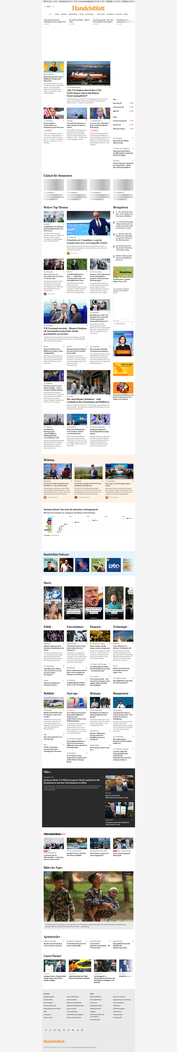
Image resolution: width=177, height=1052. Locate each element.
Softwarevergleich (119, 1009)
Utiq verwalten (71, 1009)
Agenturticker (52, 936)
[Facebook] (50, 1030)
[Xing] (64, 1030)
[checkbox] (63, 74)
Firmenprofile (117, 1018)
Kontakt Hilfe (48, 1000)
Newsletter (110, 14)
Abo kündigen (48, 1003)
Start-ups (72, 693)
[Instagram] (55, 1030)
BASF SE (116, 111)
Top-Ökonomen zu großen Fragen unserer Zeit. (122, 280)
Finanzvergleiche (118, 1003)
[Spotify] (68, 1030)
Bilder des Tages (53, 867)
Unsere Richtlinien (73, 997)
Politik (81, 14)
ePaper (125, 14)
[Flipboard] (82, 1030)
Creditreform (117, 1012)
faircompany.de (95, 1020)
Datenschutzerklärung (74, 1003)
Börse (57, 14)
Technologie (89, 14)
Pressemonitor (118, 1015)
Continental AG (118, 107)
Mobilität (49, 693)
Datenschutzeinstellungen (75, 1006)
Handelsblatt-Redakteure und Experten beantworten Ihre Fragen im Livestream (123, 397)
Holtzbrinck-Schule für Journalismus (97, 1016)
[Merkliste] (63, 74)
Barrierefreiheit (72, 1000)
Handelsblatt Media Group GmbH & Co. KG (84, 1047)
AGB (45, 1012)
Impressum (47, 1015)
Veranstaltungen (72, 1012)
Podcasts (119, 14)
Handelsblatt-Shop (96, 1006)
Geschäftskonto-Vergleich (75, 1015)
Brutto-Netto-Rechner (74, 1018)
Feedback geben (49, 997)
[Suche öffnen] (53, 6)
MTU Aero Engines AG (120, 129)
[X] (46, 1030)
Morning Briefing (95, 997)
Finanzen (64, 14)
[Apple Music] (73, 1030)
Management (120, 693)
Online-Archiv (48, 1018)
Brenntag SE (117, 103)
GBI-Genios (116, 1006)
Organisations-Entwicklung (122, 1000)
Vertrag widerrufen (50, 1006)
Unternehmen (72, 14)
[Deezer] (78, 1030)
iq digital (93, 1012)
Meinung (49, 460)
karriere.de (93, 1003)
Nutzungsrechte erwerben (52, 1009)
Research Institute (119, 997)
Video (47, 772)
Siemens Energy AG (120, 121)
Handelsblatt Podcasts (56, 554)
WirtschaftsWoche (96, 1000)
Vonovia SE (117, 125)
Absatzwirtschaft (95, 1009)
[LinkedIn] (59, 1030)
